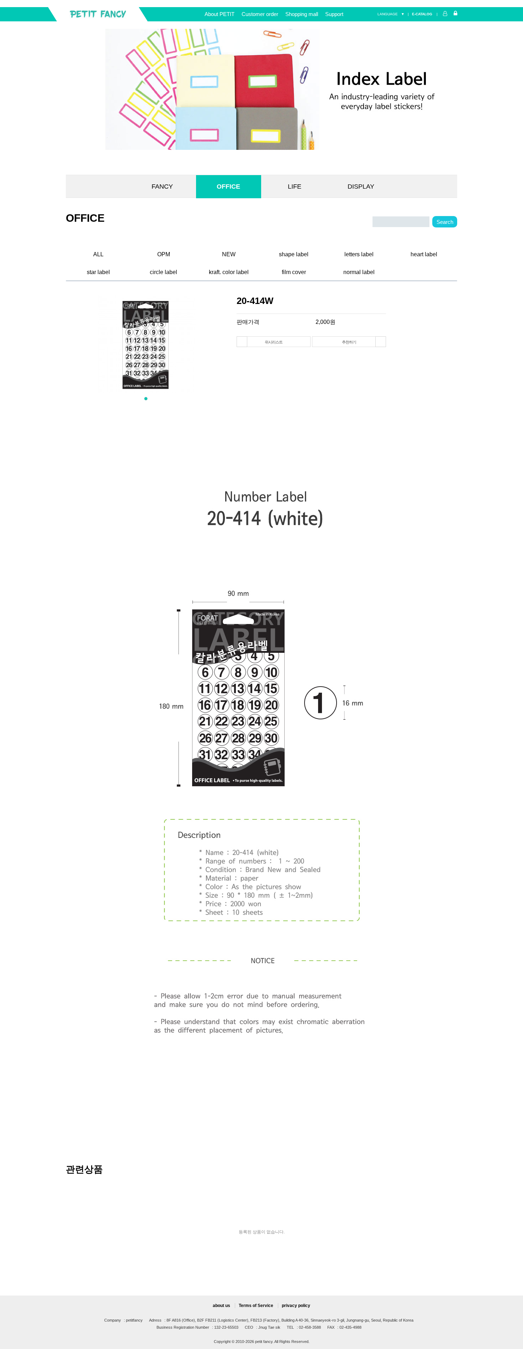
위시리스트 (273, 342)
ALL (98, 253)
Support (334, 14)
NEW (229, 253)
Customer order (260, 14)
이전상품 (242, 341)
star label (98, 271)
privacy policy (296, 1305)
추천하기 (349, 342)
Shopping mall (301, 14)
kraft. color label (229, 271)
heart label (424, 253)
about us (221, 1305)
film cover (294, 271)
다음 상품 (380, 341)
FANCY (162, 186)
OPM (163, 253)
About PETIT (219, 14)
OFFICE (228, 186)
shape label (293, 253)
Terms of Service (256, 1305)
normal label (359, 271)
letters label (359, 253)
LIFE (294, 186)
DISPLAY (361, 186)
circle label (163, 271)
